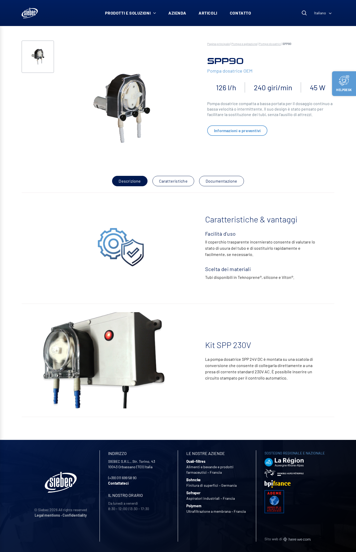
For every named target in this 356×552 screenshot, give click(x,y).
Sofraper (193, 493)
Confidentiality (75, 515)
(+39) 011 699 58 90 (122, 478)
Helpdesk (344, 90)
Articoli (208, 12)
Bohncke (193, 480)
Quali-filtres (195, 461)
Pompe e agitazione (244, 44)
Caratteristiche (173, 180)
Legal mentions (47, 515)
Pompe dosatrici (270, 44)
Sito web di (274, 539)
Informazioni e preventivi (237, 130)
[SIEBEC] (30, 13)
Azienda (177, 12)
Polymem (193, 506)
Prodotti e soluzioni (128, 12)
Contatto (240, 12)
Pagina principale (218, 44)
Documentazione (221, 180)
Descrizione (130, 180)
